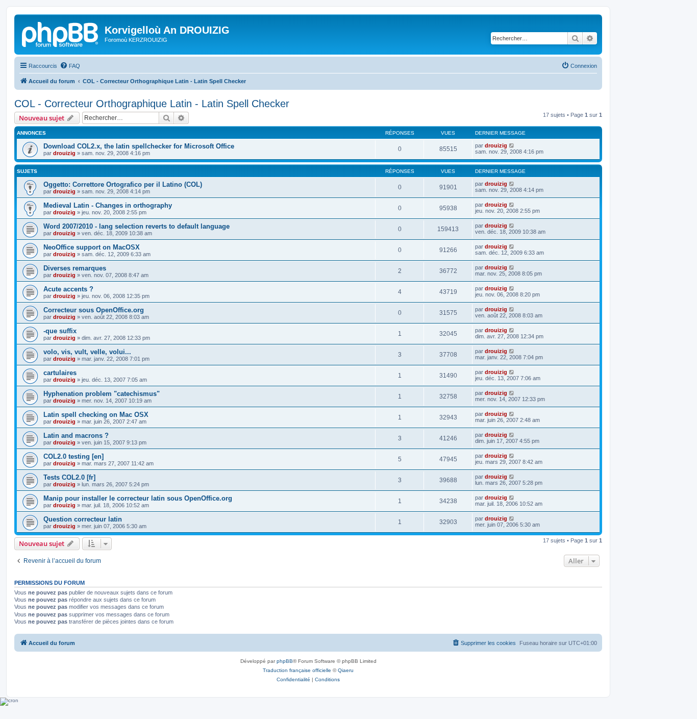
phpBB (285, 661)
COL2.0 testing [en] (73, 456)
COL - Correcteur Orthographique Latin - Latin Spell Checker (151, 103)
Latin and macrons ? (76, 435)
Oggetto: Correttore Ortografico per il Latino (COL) (122, 184)
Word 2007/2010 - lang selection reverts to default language (136, 226)
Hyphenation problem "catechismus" (101, 394)
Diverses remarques (74, 268)
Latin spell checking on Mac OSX (95, 414)
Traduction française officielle (297, 670)
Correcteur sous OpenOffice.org (93, 310)
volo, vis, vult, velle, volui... (87, 352)
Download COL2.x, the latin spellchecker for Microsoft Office (138, 146)
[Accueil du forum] (61, 33)
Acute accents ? (68, 289)
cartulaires (60, 373)
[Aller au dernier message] (512, 145)
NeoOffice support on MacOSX (91, 247)
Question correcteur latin (82, 519)
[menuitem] (70, 66)
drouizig (64, 153)
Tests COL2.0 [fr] (69, 477)
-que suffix (60, 331)
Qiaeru (346, 670)
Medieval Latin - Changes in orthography (107, 205)
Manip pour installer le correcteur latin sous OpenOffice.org (137, 498)
